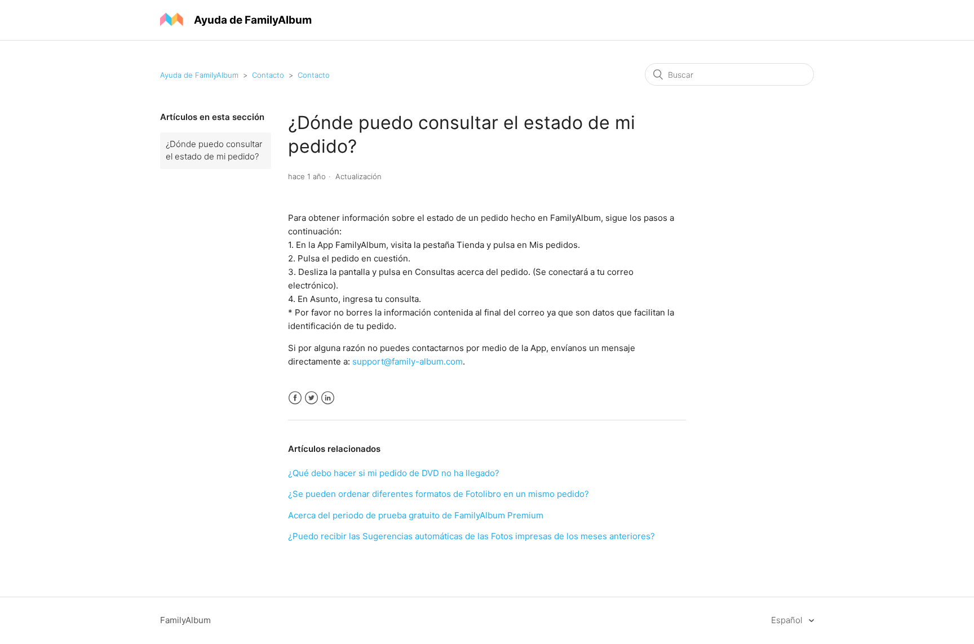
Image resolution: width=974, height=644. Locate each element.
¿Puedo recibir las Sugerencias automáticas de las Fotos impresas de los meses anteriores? (471, 536)
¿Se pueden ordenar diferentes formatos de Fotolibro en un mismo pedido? (438, 493)
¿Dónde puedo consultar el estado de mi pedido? (214, 150)
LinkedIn (328, 398)
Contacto (268, 74)
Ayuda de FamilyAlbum (199, 74)
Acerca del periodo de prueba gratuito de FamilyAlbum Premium (415, 515)
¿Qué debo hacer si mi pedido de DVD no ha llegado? (393, 473)
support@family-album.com (407, 361)
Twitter (311, 398)
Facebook (295, 398)
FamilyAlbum (185, 620)
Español (787, 620)
